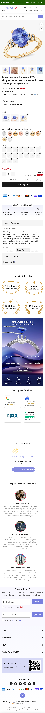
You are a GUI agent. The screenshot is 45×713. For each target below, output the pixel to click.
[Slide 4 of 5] (32, 70)
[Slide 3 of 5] (23, 70)
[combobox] (20, 16)
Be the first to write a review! (24, 469)
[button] (37, 94)
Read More (21, 250)
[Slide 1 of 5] (6, 70)
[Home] (13, 9)
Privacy (19, 620)
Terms (14, 620)
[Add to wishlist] (41, 29)
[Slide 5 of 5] (40, 70)
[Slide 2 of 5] (14, 70)
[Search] (40, 16)
